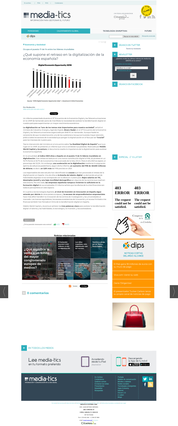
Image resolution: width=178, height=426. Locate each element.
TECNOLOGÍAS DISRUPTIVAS (115, 31)
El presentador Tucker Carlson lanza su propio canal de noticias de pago (132, 292)
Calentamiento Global (68, 31)
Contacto (95, 420)
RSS (46, 3)
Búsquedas (88, 403)
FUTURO (148, 31)
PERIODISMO (33, 31)
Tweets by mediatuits (133, 49)
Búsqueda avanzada (148, 36)
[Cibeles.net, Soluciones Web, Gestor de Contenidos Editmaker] (88, 423)
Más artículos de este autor (33, 109)
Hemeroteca (61, 403)
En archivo (27, 3)
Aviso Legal (123, 403)
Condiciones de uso (124, 70)
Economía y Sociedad (35, 44)
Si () (58, 224)
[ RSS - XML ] (96, 403)
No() (66, 224)
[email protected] (87, 420)
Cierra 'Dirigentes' (123, 283)
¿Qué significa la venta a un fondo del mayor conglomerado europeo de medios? (36, 258)
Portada (54, 403)
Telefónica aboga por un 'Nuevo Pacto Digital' (98, 244)
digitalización (29, 220)
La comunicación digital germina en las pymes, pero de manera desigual (81, 268)
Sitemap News (80, 403)
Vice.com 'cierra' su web (126, 275)
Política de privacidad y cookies (110, 403)
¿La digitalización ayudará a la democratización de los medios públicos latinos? (98, 268)
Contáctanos (59, 3)
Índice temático (70, 403)
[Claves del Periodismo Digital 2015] (133, 224)
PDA (38, 3)
